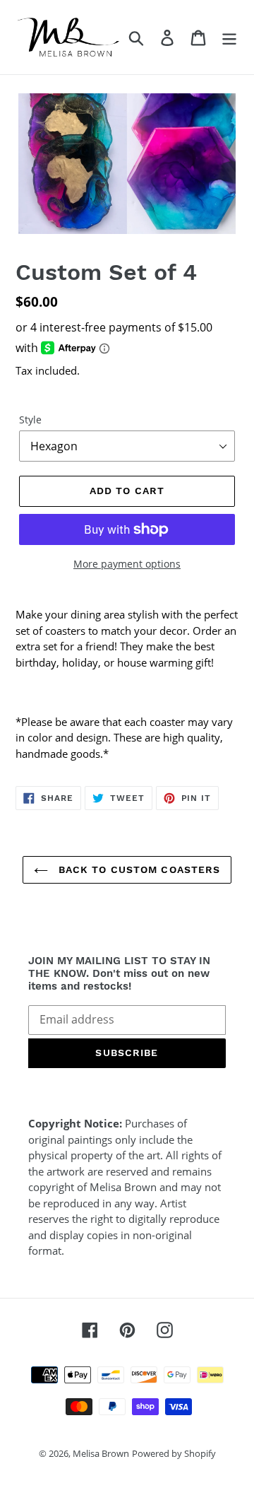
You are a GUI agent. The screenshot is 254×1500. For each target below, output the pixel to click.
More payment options (127, 563)
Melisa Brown (101, 1453)
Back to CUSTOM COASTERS (138, 869)
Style (30, 419)
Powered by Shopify (174, 1453)
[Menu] (229, 37)
